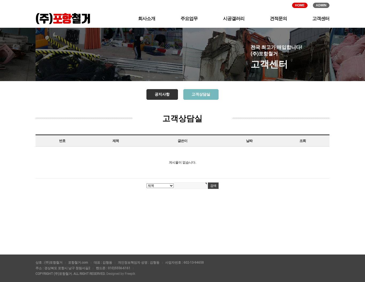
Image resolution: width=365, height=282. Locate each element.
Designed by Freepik (120, 274)
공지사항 (162, 94)
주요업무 (189, 18)
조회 (303, 141)
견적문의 (278, 18)
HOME (300, 5)
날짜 (249, 141)
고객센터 (320, 18)
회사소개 (146, 18)
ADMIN (321, 5)
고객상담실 (201, 94)
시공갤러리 (233, 18)
